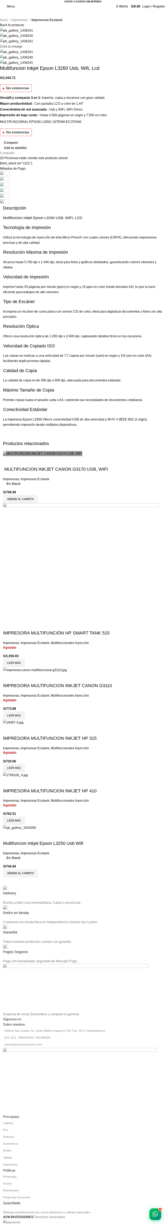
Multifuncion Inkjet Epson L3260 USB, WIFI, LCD (43, 218)
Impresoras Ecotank (46, 20)
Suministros (10, 1143)
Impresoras (20, 20)
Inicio (4, 20)
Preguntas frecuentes (17, 1197)
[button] (20, 873)
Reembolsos (11, 1190)
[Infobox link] (83, 891)
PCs (5, 1129)
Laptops (8, 1123)
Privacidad (9, 1176)
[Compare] (8, 835)
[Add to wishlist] (30, 835)
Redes (7, 1150)
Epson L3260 (32, 419)
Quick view (19, 835)
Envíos (7, 1183)
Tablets (7, 1157)
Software (8, 1136)
